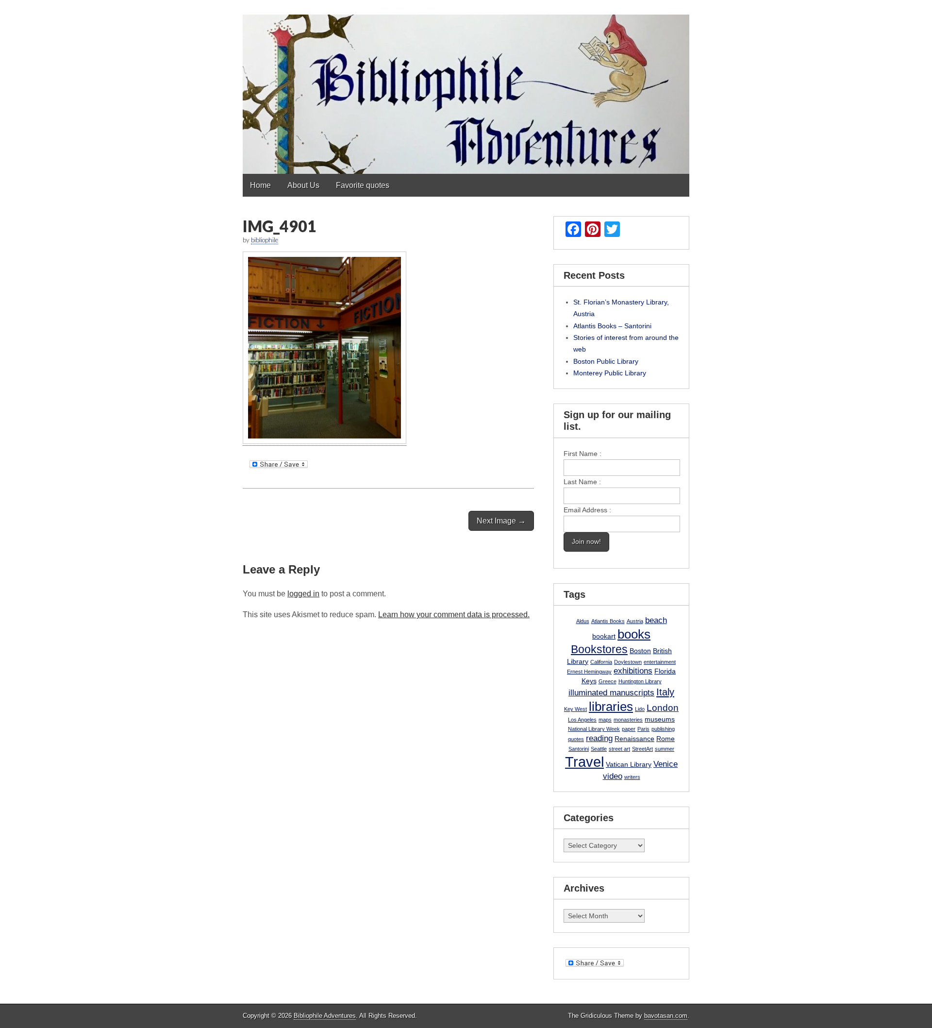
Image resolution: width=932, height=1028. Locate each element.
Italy (665, 692)
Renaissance (634, 738)
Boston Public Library (605, 361)
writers (632, 777)
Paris (643, 729)
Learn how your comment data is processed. (454, 614)
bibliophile (264, 240)
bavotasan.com (665, 1015)
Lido (640, 709)
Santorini (578, 749)
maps (605, 720)
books (633, 634)
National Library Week (594, 729)
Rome (665, 738)
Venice (665, 764)
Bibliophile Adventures (325, 1015)
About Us (303, 185)
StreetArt (642, 749)
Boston (640, 651)
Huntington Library (640, 681)
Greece (607, 681)
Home (260, 185)
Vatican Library (628, 764)
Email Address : (587, 510)
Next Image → (501, 521)
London (663, 708)
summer (664, 749)
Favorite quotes (362, 185)
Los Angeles (582, 720)
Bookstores (599, 649)
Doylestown (628, 662)
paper (628, 729)
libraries (611, 706)
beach (656, 620)
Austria (635, 621)
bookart (604, 636)
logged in (303, 594)
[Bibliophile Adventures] (466, 87)
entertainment (660, 662)
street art (619, 749)
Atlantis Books (608, 621)
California (601, 662)
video (612, 776)
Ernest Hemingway (589, 671)
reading (599, 738)
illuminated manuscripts (611, 692)
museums (660, 719)
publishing (663, 729)
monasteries (628, 720)
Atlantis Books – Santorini (612, 326)
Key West (575, 709)
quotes (576, 739)
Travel (584, 762)
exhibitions (633, 670)
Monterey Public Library (609, 373)
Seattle (599, 749)
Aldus (582, 621)
